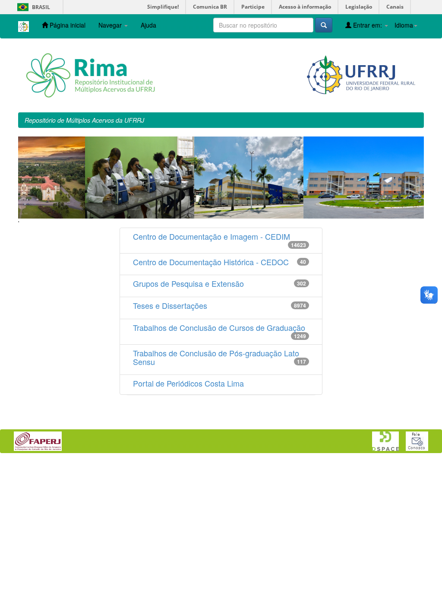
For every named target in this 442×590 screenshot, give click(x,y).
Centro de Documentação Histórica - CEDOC (211, 261)
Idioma (404, 25)
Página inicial (66, 25)
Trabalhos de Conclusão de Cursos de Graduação (219, 327)
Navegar (110, 25)
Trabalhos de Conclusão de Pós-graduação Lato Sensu (216, 357)
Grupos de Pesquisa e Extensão (188, 283)
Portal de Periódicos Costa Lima (188, 383)
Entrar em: (367, 25)
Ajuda (148, 25)
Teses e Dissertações (170, 305)
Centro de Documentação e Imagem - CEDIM (211, 236)
